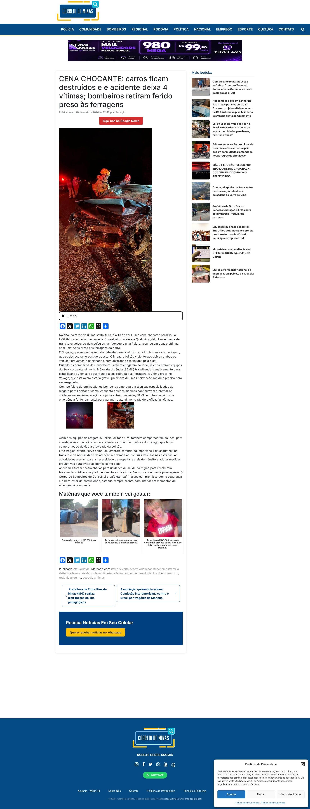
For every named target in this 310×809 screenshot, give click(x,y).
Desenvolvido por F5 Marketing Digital (183, 798)
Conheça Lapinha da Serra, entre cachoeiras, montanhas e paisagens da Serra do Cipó (233, 191)
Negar (261, 794)
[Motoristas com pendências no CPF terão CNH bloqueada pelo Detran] (201, 253)
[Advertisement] (189, 10)
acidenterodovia (141, 573)
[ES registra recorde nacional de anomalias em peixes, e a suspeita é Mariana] (201, 274)
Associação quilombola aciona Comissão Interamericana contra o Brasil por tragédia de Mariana (144, 593)
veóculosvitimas (94, 577)
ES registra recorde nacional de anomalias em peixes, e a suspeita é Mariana (233, 273)
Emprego (224, 29)
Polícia (67, 29)
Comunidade (90, 29)
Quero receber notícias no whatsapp (95, 632)
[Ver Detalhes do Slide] (155, 50)
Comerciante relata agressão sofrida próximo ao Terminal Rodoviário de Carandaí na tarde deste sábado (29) (232, 87)
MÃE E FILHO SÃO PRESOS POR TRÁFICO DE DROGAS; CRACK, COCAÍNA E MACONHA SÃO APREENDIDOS (232, 170)
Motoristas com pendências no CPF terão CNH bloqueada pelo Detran (232, 253)
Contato (286, 29)
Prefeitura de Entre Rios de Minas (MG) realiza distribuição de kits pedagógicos (87, 595)
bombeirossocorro (165, 573)
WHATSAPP (157, 775)
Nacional (202, 29)
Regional (139, 29)
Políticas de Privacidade (247, 802)
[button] (303, 764)
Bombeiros (116, 29)
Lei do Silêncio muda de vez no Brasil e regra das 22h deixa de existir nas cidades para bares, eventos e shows (231, 129)
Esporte (245, 29)
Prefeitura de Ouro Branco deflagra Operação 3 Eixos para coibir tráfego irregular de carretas (232, 212)
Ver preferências (291, 794)
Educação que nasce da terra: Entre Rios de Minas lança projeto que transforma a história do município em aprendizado (233, 232)
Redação (121, 112)
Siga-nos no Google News (121, 121)
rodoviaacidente (70, 577)
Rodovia (160, 29)
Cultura (265, 29)
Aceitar (231, 794)
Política (181, 29)
